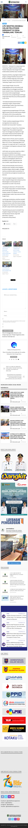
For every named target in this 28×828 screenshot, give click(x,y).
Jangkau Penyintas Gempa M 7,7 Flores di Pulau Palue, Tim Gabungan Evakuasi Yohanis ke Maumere (16, 617)
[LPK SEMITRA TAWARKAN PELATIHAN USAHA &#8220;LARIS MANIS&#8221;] (18, 244)
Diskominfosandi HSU (6, 37)
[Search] (26, 2)
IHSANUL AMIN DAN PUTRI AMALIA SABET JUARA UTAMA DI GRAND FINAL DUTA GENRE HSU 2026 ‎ (18, 409)
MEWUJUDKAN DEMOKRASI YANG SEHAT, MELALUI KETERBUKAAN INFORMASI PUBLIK (17, 598)
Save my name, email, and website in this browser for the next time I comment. (14, 321)
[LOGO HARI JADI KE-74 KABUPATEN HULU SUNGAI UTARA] (5, 575)
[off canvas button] (2, 2)
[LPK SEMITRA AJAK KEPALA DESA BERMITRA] (7, 264)
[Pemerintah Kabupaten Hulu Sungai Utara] (14, 815)
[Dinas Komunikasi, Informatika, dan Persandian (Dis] (14, 547)
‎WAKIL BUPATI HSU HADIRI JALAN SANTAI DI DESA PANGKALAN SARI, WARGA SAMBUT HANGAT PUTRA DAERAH (17, 395)
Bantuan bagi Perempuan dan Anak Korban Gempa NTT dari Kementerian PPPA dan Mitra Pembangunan (16, 626)
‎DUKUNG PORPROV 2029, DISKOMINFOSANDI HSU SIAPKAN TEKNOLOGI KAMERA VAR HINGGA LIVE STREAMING (18, 423)
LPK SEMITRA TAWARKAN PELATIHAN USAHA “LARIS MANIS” (17, 250)
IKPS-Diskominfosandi (15, 401)
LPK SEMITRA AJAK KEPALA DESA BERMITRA (6, 269)
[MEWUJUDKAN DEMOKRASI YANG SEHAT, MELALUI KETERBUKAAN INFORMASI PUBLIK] (5, 598)
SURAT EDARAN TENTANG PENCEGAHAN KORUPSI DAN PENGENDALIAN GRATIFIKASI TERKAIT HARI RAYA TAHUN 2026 (17, 582)
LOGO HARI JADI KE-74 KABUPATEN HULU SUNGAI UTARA (16, 574)
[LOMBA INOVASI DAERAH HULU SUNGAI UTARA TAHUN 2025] (5, 591)
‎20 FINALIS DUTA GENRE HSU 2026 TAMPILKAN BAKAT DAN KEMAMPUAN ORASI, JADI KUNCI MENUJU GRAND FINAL (18, 436)
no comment (19, 37)
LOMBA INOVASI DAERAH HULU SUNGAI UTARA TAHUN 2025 (18, 590)
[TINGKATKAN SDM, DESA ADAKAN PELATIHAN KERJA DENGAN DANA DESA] (7, 244)
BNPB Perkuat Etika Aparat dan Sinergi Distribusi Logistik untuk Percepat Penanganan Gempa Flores (16, 635)
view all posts (13, 356)
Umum (4, 23)
